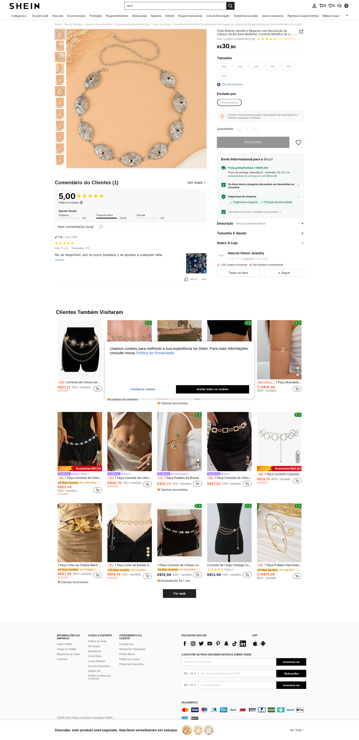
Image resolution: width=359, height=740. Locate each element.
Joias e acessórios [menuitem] (272, 15)
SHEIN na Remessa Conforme (99, 677)
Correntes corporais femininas (132, 24)
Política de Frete (97, 641)
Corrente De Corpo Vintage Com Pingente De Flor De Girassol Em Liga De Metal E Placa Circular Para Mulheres (229, 565)
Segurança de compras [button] (242, 196)
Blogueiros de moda (68, 654)
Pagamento (190, 702)
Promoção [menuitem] (96, 15)
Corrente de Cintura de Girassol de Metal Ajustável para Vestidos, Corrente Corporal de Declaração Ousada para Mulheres (80, 382)
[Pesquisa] (230, 6)
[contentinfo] (244, 709)
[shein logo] (24, 6)
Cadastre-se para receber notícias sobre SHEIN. (217, 654)
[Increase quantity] (255, 128)
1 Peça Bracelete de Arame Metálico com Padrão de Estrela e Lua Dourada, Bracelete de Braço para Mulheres (279, 382)
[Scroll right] (346, 16)
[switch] (99, 227)
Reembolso (94, 651)
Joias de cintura (161, 24)
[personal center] (314, 5)
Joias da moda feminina (99, 24)
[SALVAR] (298, 142)
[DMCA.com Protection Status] (194, 718)
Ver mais (179, 593)
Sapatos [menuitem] (156, 15)
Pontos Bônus (127, 654)
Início (58, 24)
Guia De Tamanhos (99, 666)
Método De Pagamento (132, 649)
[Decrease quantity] (239, 128)
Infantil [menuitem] (169, 15)
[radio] (224, 66)
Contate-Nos (126, 644)
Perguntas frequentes (131, 664)
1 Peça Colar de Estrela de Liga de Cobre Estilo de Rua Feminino (130, 565)
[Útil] (186, 279)
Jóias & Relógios (73, 24)
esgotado (253, 142)
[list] (215, 643)
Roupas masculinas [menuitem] (190, 15)
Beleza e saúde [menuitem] (332, 15)
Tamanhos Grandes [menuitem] (246, 15)
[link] (322, 5)
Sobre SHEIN (64, 644)
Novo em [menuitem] (57, 15)
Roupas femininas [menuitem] (117, 15)
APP (254, 635)
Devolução (94, 646)
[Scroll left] (342, 16)
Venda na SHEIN (66, 649)
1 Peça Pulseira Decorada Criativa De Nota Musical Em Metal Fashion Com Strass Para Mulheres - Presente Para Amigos (279, 565)
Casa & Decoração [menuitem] (218, 15)
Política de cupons (129, 659)
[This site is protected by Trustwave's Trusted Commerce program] (185, 718)
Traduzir (59, 259)
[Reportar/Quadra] (204, 279)
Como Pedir (95, 656)
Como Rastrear (96, 661)
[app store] (255, 645)
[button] (339, 5)
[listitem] (80, 359)
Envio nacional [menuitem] (76, 15)
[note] (123, 399)
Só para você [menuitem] (40, 15)
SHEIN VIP (94, 671)
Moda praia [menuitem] (139, 15)
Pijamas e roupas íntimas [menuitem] (303, 15)
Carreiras (62, 659)
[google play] (263, 645)
